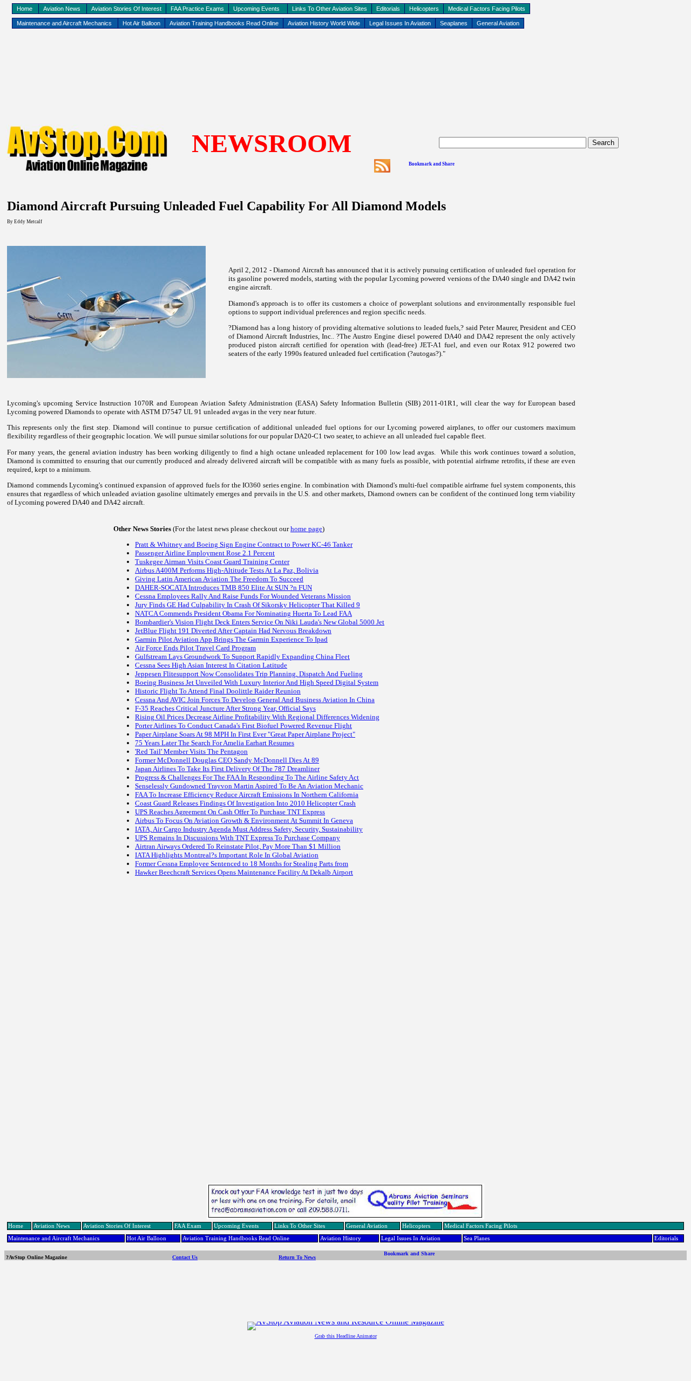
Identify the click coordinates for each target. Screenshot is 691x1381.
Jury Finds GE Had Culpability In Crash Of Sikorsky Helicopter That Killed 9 (247, 605)
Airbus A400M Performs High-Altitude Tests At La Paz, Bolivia (227, 570)
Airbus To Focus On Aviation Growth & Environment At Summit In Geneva (244, 820)
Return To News (297, 1257)
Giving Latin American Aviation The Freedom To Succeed (219, 579)
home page (306, 529)
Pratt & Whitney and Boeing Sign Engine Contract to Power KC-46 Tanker (244, 544)
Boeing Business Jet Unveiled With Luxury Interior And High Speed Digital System (256, 682)
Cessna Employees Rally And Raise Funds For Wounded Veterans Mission (243, 596)
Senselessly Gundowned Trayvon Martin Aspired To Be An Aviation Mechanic (249, 786)
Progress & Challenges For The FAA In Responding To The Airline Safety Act (247, 777)
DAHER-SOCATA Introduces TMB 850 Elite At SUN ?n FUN (223, 587)
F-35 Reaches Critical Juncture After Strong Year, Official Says (225, 708)
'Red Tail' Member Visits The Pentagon (191, 751)
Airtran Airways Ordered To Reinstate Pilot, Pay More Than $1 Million (238, 846)
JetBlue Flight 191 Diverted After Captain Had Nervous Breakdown (233, 631)
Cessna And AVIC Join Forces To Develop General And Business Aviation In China (255, 700)
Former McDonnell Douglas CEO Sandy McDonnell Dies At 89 (227, 760)
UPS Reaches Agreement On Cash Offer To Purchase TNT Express (230, 812)
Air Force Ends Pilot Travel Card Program (195, 648)
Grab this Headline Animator (346, 1336)
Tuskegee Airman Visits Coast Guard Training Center (212, 562)
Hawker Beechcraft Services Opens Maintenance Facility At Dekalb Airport (244, 872)
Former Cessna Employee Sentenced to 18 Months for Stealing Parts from (241, 864)
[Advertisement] (345, 65)
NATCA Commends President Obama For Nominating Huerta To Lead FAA (243, 613)
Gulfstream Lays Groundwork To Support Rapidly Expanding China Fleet (242, 656)
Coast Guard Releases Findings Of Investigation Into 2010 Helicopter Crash (245, 803)
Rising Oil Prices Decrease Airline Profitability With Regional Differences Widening (257, 717)
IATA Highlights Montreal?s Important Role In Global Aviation (227, 855)
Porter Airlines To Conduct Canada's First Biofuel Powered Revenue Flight (243, 726)
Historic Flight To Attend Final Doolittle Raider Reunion (218, 691)
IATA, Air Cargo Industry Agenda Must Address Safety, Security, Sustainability (249, 829)
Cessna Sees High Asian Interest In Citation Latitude (211, 665)
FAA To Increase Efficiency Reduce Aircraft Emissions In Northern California (246, 795)
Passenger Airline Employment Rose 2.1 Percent (205, 553)
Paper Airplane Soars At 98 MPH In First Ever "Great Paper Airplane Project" (245, 734)
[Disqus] (345, 1043)
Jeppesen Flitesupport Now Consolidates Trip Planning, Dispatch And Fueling (249, 674)
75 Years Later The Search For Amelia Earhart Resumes (214, 743)
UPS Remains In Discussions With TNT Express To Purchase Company (237, 838)
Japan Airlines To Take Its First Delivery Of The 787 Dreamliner (227, 769)
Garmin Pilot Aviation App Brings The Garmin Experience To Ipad (231, 639)
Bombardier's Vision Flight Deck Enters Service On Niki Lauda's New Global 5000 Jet (259, 622)
